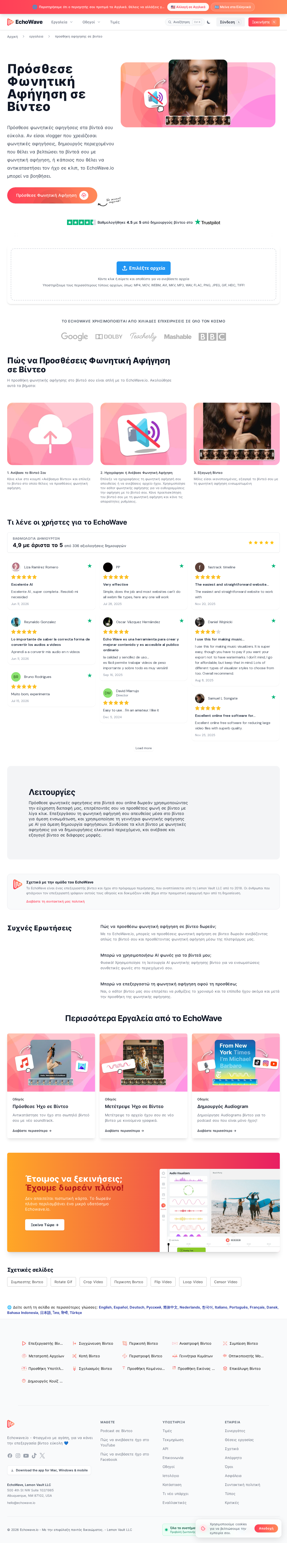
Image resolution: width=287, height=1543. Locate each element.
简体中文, (171, 1307)
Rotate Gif (63, 1282)
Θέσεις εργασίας (239, 1439)
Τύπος (230, 1493)
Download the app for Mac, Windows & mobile (52, 1470)
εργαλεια (36, 36)
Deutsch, (138, 1307)
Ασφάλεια (233, 1475)
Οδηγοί (89, 22)
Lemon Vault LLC (119, 1530)
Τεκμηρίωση (173, 1439)
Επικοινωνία (173, 1457)
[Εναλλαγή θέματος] (209, 22)
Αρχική (12, 36)
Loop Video (193, 1282)
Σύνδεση (230, 22)
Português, (239, 1307)
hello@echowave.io (21, 1503)
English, (106, 1307)
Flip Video (163, 1282)
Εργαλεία (59, 22)
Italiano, (222, 1307)
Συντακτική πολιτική (242, 1484)
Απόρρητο (233, 1457)
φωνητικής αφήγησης (48, 380)
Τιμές (115, 22)
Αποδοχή (266, 1528)
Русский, (154, 1307)
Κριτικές (232, 1502)
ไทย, (57, 1312)
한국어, (208, 1307)
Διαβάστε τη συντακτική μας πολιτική (55, 901)
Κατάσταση (172, 1484)
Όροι (229, 1466)
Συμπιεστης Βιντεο (27, 1282)
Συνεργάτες (235, 1430)
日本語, (46, 1312)
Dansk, (272, 1307)
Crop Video (93, 1282)
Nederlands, (191, 1307)
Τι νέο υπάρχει (175, 1493)
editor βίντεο (123, 991)
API (165, 1448)
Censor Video (225, 1282)
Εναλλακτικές (175, 1502)
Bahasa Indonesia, (23, 1312)
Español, (122, 1307)
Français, (258, 1307)
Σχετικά (232, 1448)
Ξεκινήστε (263, 22)
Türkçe (76, 1312)
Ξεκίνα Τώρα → (45, 1225)
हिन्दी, (65, 1312)
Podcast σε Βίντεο (116, 1430)
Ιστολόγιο (171, 1475)
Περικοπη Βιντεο (128, 1282)
